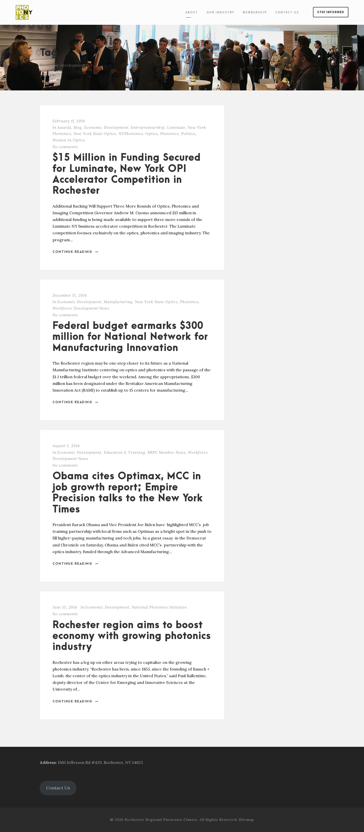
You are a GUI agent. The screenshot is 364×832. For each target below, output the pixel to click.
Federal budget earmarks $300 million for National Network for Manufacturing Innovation (130, 337)
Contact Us (287, 12)
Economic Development (106, 127)
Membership (255, 12)
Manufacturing (118, 301)
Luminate (176, 127)
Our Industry (220, 12)
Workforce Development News (80, 308)
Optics (151, 133)
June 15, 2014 (64, 607)
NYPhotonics (131, 133)
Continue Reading (72, 252)
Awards (64, 127)
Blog (78, 127)
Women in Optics (68, 140)
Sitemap (246, 819)
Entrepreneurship (148, 127)
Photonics (169, 133)
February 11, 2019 (68, 121)
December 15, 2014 (69, 295)
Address (48, 762)
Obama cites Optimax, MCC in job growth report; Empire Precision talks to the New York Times (127, 493)
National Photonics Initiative (159, 607)
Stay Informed (330, 12)
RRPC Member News (166, 452)
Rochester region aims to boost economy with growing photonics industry (131, 636)
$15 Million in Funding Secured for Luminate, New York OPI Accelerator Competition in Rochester (126, 174)
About (191, 12)
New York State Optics (95, 133)
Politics (188, 133)
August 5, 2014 (66, 445)
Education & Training (124, 452)
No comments (65, 146)
